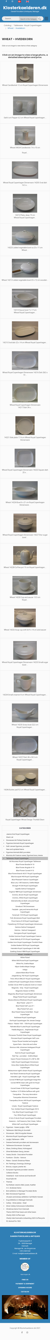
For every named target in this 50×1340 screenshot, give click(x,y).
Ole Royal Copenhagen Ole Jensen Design (25, 1020)
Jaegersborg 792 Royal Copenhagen (25, 976)
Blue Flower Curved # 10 (25, 870)
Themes (9, 1182)
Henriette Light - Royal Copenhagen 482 (25, 1077)
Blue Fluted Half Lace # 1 (25, 1006)
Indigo (25, 970)
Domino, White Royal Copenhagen (25, 898)
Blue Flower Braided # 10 (25, 864)
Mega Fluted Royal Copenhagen (25, 997)
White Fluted (25, 957)
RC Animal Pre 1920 (13, 1221)
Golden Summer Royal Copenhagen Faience (25, 936)
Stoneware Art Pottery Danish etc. (18, 840)
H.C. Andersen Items (13, 1188)
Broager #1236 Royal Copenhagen (25, 886)
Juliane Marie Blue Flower (25, 973)
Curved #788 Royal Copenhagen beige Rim (25, 1080)
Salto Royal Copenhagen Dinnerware (25, 1062)
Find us (25, 1280)
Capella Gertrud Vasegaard (25, 889)
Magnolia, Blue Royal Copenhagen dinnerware (25, 994)
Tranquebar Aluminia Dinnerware (25, 1097)
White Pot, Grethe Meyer (25, 963)
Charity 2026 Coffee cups (15, 1215)
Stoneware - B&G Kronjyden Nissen (19, 1133)
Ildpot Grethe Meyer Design (25, 967)
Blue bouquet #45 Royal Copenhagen (25, 877)
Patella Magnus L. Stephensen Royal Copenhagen (25, 1031)
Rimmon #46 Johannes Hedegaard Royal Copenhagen (25, 1048)
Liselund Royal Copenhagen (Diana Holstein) (25, 982)
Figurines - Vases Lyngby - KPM (17, 1127)
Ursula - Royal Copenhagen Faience (25, 1106)
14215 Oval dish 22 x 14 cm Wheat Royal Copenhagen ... (25, 343)
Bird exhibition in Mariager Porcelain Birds (21, 1191)
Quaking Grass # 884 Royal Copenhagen (25, 951)
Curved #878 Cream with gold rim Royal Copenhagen (25, 1084)
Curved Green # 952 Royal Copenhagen (25, 1088)
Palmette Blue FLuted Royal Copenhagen (25, 1027)
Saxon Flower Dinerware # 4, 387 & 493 (25, 1059)
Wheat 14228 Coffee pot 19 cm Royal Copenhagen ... (25, 567)
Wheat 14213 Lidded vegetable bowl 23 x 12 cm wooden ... (25, 280)
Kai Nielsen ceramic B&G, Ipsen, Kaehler (21, 1185)
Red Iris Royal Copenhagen (25, 1053)
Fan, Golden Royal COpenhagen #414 (25, 1109)
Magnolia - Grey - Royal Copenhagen (25, 988)
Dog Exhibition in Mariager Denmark (19, 1200)
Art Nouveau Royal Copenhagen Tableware (25, 861)
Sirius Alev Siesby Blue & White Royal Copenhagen (25, 1066)
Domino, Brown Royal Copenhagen (25, 895)
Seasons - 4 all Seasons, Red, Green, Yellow (25, 1121)
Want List (9, 837)
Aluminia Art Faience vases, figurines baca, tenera (24, 855)
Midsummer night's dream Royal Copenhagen (25, 1071)
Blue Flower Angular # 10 (25, 867)
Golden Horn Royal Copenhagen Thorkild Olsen (25, 942)
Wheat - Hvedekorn (25, 954)
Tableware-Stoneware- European (18, 1145)
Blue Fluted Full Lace (25, 1009)
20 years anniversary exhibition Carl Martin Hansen (24, 1197)
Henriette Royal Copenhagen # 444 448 (25, 948)
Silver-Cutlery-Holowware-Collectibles (20, 1206)
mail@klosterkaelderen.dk (27, 1253)
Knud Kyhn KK (11, 1179)
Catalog (7, 25)
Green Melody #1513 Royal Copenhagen (25, 939)
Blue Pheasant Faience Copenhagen (25, 880)
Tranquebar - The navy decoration (25, 1094)
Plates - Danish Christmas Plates (18, 1161)
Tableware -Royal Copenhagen (28, 25)
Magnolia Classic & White (25, 991)
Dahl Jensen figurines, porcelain (18, 846)
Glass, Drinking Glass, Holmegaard (19, 1148)
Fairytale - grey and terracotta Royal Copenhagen (25, 911)
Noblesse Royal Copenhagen (25, 1017)
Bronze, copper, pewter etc (16, 1167)
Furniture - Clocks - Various (16, 1158)
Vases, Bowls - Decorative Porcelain (19, 1154)
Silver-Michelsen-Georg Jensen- (18, 1151)
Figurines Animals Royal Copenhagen (20, 843)
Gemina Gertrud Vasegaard (25, 927)
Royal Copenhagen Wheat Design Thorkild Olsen (25, 820)
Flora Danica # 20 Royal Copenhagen (25, 921)
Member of (25, 1258)
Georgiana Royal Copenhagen (25, 933)
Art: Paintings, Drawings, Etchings (18, 1164)
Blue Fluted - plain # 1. (25, 1003)
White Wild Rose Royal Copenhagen (25, 960)
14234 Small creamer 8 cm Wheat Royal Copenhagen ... (25, 695)
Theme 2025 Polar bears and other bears (21, 1212)
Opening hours (25, 1288)
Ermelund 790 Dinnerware (25, 906)
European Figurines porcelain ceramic (20, 1170)
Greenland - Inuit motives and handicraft (21, 1176)
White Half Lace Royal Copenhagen (25, 1124)
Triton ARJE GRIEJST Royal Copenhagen (25, 979)
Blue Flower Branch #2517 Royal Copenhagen (25, 874)
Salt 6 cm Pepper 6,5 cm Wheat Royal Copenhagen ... (25, 118)
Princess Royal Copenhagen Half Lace (25, 1038)
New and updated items (15, 849)
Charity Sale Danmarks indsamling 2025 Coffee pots (25, 1218)
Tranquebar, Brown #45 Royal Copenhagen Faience (25, 1101)
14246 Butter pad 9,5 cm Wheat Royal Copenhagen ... (25, 790)
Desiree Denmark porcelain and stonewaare (22, 1142)
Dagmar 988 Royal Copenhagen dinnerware (25, 892)
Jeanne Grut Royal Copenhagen (17, 834)
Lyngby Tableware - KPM (15, 1139)
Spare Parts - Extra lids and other (25, 1044)
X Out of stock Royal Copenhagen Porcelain (25, 1118)
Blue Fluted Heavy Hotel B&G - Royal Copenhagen (25, 1013)
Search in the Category (28, 19)
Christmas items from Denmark (17, 1209)
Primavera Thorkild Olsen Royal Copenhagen (25, 1035)
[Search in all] (39, 18)
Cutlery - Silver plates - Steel (16, 1203)
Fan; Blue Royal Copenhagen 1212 (25, 1112)
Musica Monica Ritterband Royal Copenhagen (25, 1000)
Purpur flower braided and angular (25, 1041)
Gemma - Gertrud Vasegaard (25, 930)
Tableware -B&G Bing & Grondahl (18, 1130)
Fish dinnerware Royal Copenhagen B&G (25, 918)
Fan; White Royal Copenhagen (25, 1115)
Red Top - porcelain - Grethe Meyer (25, 1056)
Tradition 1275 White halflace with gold (25, 1091)
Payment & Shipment (25, 1284)
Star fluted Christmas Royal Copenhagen (25, 1074)
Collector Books (12, 1173)
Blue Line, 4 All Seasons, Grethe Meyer (25, 883)
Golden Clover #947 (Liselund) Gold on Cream (25, 985)
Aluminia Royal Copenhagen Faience (19, 1136)
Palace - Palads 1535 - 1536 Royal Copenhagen (25, 1024)
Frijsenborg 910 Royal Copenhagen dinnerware (25, 924)
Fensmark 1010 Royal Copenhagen (25, 915)
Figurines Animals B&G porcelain (18, 852)
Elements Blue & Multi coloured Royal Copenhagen (25, 902)
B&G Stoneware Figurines (15, 1194)
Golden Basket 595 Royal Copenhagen (25, 945)
